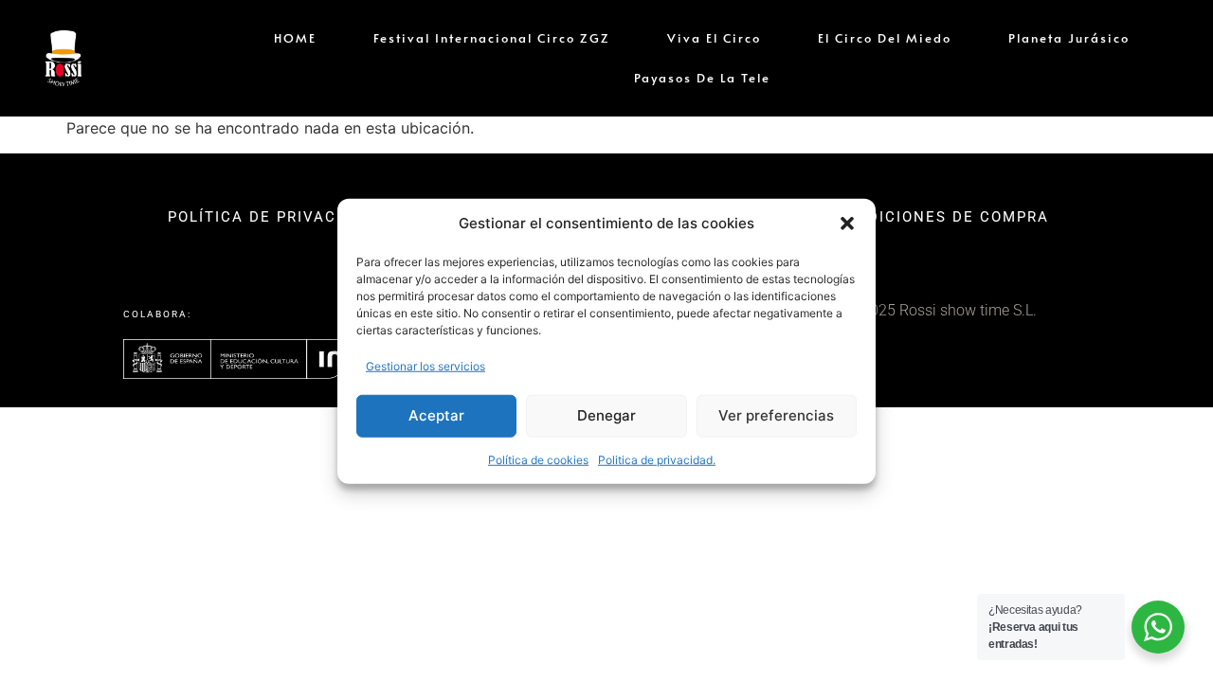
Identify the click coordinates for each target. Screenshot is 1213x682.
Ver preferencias (776, 415)
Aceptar (436, 415)
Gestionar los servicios (425, 365)
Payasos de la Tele (702, 77)
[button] (847, 223)
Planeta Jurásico (1069, 37)
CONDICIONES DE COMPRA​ (941, 216)
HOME (295, 37)
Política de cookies (538, 459)
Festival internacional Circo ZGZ (491, 37)
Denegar (606, 415)
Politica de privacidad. (656, 459)
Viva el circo (714, 37)
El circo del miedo (884, 37)
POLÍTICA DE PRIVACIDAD (272, 216)
